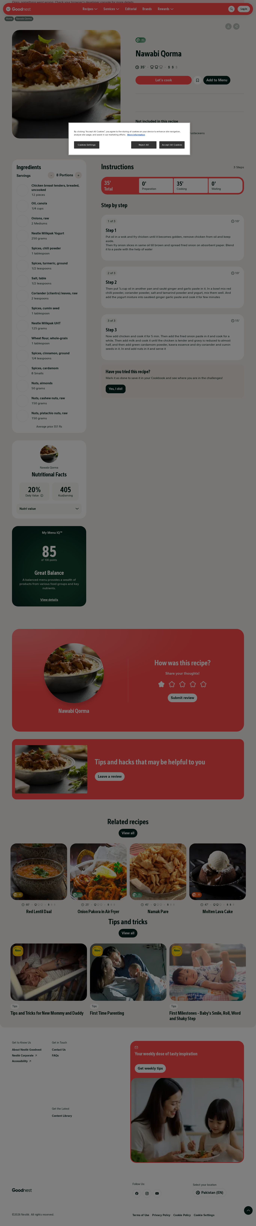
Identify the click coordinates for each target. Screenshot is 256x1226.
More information (136, 134)
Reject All (144, 145)
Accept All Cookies (172, 145)
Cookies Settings (87, 145)
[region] (129, 139)
